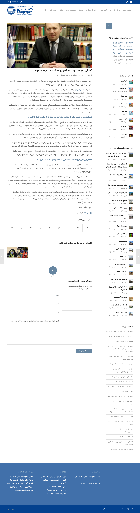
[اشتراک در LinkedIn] (49, 228)
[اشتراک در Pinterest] (59, 228)
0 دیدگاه (76, 75)
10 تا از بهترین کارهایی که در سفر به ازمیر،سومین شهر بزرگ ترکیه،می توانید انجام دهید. (120, 349)
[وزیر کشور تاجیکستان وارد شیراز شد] (23, 252)
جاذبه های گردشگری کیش (123, 60)
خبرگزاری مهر (79, 90)
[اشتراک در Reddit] (21, 228)
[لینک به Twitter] (127, 2)
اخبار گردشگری (63, 75)
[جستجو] (45, 10)
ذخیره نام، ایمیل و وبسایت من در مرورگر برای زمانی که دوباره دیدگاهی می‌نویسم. (35, 321)
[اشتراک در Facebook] (87, 228)
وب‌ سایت (56, 312)
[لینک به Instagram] (131, 2)
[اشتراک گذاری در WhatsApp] (68, 228)
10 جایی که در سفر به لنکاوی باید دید (120, 417)
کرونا (78, 160)
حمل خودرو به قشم (126, 437)
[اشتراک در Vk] (30, 228)
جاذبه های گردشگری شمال (123, 56)
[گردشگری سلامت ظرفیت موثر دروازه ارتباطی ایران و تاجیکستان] (12, 252)
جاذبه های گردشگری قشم (123, 63)
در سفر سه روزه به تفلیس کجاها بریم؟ (120, 387)
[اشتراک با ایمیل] (11, 228)
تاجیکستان (80, 213)
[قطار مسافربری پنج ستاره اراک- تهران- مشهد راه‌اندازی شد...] (138, 256)
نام (57, 295)
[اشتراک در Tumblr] (40, 228)
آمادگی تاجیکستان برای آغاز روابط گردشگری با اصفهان (63, 70)
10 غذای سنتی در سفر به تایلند (122, 377)
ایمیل (57, 304)
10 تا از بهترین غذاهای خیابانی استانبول (119, 331)
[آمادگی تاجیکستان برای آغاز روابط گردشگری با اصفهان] (49, 45)
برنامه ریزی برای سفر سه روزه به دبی (120, 336)
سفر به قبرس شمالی (126, 391)
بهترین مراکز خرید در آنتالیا (124, 382)
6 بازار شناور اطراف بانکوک (124, 341)
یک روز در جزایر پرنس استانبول (122, 449)
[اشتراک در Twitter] (77, 228)
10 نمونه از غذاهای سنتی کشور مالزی (120, 364)
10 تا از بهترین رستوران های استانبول (120, 396)
